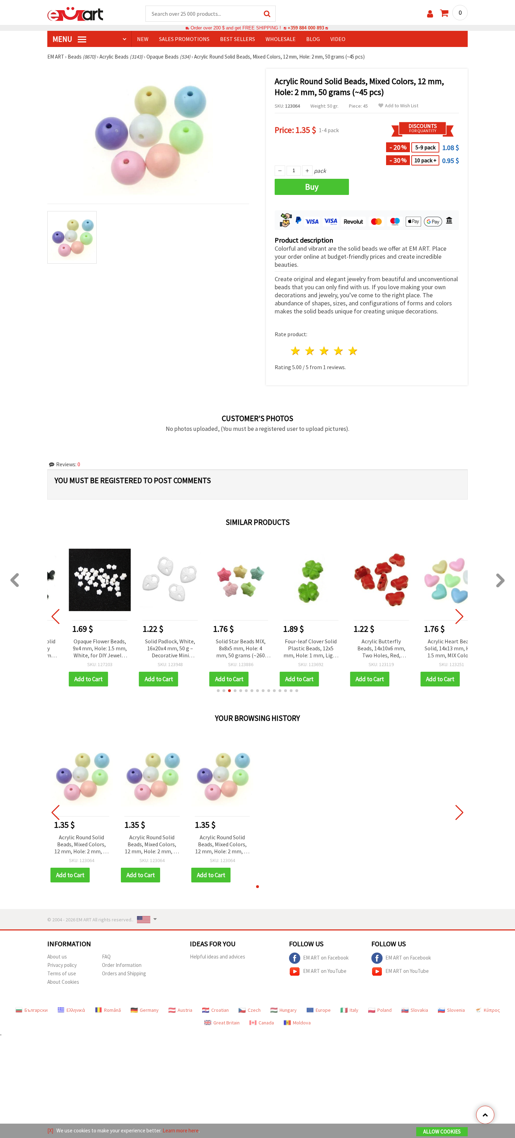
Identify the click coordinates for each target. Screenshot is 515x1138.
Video (337, 38)
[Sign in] (430, 13)
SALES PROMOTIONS (184, 38)
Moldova (302, 1023)
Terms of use (61, 973)
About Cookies (63, 981)
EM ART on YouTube (324, 971)
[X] (50, 1130)
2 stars (310, 351)
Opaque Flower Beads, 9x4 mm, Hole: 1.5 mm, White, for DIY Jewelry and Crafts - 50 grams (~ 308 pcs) (82, 649)
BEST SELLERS (237, 38)
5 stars (353, 351)
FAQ (106, 956)
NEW (143, 38)
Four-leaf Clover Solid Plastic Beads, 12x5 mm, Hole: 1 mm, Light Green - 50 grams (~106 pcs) (292, 649)
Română (112, 1010)
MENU (63, 39)
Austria (185, 1010)
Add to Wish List (401, 105)
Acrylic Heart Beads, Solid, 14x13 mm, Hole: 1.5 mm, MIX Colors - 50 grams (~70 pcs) (433, 649)
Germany (149, 1010)
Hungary (288, 1010)
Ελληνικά (76, 1010)
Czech (254, 1010)
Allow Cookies (442, 1131)
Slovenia (456, 1010)
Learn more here (181, 1130)
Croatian (220, 1010)
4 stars (338, 351)
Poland (384, 1010)
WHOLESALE (281, 38)
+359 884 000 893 (306, 28)
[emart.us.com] (75, 13)
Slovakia (419, 1010)
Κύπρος (492, 1010)
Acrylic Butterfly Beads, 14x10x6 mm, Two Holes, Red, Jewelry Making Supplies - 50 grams (363, 649)
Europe (323, 1010)
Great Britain (226, 1023)
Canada (266, 1023)
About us (57, 956)
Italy (354, 1010)
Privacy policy (62, 965)
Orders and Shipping (124, 973)
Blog (313, 38)
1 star (296, 351)
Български (36, 1010)
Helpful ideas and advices (217, 956)
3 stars (324, 351)
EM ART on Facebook (326, 957)
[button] (218, 690)
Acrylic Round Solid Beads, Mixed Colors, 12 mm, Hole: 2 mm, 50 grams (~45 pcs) (81, 845)
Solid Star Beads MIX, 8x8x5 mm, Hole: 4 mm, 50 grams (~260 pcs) (222, 649)
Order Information (122, 965)
